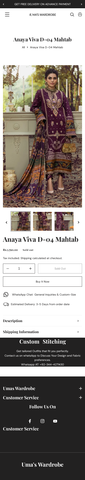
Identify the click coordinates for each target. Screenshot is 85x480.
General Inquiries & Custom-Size (44, 294)
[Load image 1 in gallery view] (21, 221)
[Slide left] (6, 222)
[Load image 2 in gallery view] (42, 221)
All (23, 47)
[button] (80, 4)
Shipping (26, 258)
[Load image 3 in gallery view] (64, 221)
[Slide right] (78, 222)
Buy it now (42, 281)
